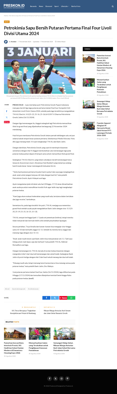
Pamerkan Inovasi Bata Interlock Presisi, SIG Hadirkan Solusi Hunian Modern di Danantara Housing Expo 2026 (14, 348)
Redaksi (13, 42)
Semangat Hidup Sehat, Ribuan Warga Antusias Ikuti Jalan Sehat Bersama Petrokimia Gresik (64, 346)
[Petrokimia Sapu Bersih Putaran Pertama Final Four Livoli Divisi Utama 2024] (39, 70)
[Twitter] (6, 117)
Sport (56, 6)
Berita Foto (75, 6)
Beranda (33, 6)
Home (6, 16)
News (41, 6)
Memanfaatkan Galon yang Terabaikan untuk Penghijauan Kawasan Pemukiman (38, 346)
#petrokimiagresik (18, 289)
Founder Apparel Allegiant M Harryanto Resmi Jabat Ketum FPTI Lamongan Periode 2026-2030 (104, 129)
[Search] (112, 6)
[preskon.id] (14, 6)
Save (7, 122)
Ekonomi (48, 6)
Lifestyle (64, 6)
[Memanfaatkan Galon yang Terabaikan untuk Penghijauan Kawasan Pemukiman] (40, 334)
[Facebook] (6, 111)
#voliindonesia (33, 289)
